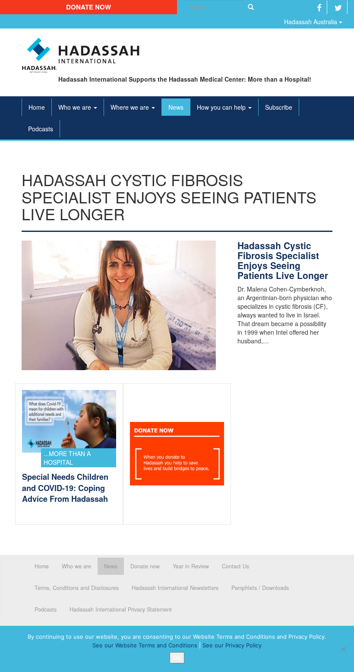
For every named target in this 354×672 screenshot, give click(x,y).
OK (177, 657)
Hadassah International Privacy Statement (121, 609)
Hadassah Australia (311, 21)
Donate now (88, 7)
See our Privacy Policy (232, 645)
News (175, 107)
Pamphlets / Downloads (260, 588)
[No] (343, 649)
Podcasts (40, 128)
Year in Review (191, 566)
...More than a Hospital (67, 457)
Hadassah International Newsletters (175, 588)
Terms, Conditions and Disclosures (77, 588)
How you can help (222, 107)
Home (36, 107)
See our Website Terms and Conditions (144, 645)
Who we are (75, 107)
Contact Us (235, 566)
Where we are (131, 107)
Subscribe (278, 107)
